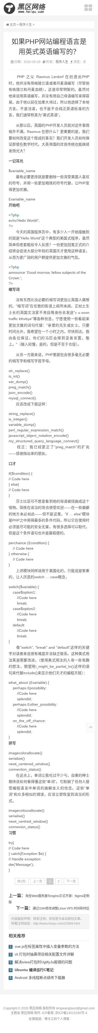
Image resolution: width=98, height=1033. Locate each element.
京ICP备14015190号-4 (70, 1013)
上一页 (37, 881)
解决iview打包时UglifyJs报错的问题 (43, 962)
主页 (13, 25)
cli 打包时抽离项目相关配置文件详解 (44, 954)
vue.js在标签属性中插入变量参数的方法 (47, 946)
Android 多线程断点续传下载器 (40, 978)
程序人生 (25, 25)
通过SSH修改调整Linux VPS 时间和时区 (61, 908)
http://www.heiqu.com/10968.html (56, 923)
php (16, 215)
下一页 (71, 881)
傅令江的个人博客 (57, 1019)
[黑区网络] (25, 8)
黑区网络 (27, 1013)
